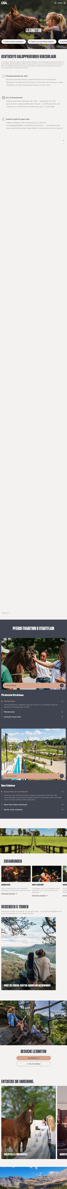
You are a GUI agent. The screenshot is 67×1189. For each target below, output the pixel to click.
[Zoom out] (64, 143)
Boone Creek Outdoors (13, 809)
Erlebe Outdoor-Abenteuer (14, 41)
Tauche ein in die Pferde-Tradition (42, 41)
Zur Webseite (32, 1058)
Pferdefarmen (9, 701)
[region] (33, 376)
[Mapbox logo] (5, 613)
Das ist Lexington (35, 1064)
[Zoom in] (64, 141)
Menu (60, 3)
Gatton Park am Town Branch (16, 792)
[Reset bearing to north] (64, 145)
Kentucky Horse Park (12, 717)
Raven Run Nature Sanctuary (15, 804)
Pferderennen (9, 712)
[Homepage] (4, 4)
